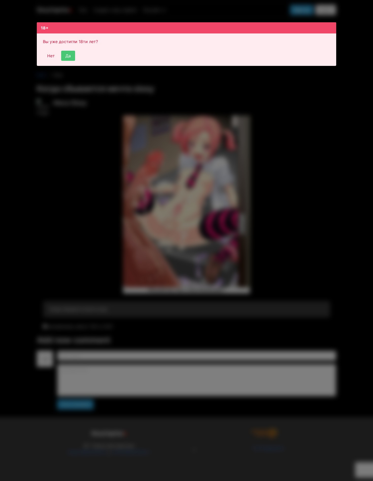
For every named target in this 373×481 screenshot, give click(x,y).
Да (68, 55)
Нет (51, 55)
